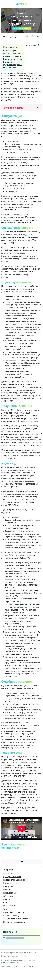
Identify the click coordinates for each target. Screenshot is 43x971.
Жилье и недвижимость (21, 28)
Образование (9, 896)
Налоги (6, 889)
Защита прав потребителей (15, 918)
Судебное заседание (12, 64)
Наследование (9, 893)
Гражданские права (12, 876)
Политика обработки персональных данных (18, 953)
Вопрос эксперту (13, 107)
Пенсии (6, 899)
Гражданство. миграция (14, 880)
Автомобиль (9, 873)
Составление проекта (13, 53)
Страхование (9, 906)
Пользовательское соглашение (13, 956)
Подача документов (12, 56)
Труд (5, 909)
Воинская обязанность (13, 912)
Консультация (9, 50)
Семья (6, 902)
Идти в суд (7, 62)
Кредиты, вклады (10, 883)
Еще (21, 861)
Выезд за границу (11, 915)
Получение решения (12, 59)
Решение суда (9, 67)
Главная (20, 13)
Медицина (8, 886)
